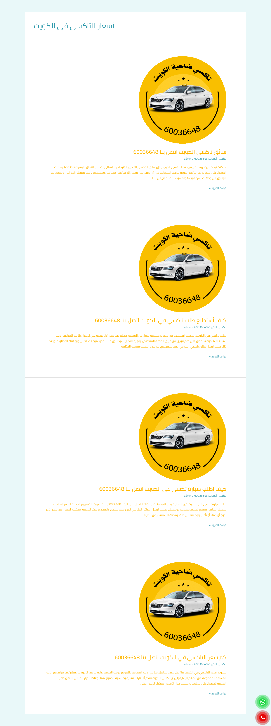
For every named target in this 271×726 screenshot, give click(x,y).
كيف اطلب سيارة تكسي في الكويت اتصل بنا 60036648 (162, 489)
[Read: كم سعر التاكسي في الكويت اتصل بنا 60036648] (182, 605)
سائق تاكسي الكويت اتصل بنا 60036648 (179, 152)
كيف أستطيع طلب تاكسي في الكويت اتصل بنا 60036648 (160, 320)
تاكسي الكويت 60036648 (210, 158)
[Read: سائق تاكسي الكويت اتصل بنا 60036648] (182, 100)
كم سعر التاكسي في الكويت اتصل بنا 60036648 (170, 657)
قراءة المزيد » (217, 188)
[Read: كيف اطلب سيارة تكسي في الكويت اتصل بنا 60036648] (182, 437)
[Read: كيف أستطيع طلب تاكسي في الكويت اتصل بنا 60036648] (182, 268)
